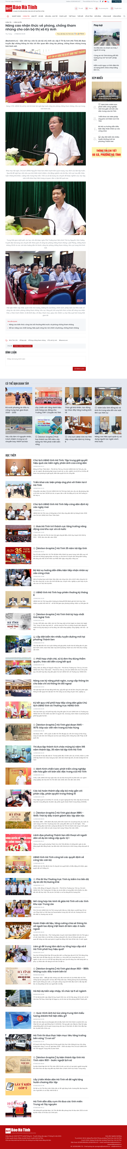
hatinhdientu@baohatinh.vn (112, 1142)
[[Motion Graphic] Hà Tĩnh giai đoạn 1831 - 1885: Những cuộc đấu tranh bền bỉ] (18, 976)
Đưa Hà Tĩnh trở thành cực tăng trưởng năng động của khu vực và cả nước (59, 528)
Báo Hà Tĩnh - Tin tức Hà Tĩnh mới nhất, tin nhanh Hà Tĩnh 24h (25, 8)
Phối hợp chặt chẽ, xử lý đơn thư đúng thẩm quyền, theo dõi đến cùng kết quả (59, 660)
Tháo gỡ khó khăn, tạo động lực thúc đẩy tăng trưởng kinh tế (78, 410)
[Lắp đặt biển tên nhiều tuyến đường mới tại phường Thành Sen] (18, 644)
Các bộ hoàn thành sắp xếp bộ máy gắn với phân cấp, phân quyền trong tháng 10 (57, 792)
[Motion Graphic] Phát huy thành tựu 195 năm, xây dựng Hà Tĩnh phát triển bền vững (47, 441)
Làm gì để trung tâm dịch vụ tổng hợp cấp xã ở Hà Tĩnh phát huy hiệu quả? (59, 948)
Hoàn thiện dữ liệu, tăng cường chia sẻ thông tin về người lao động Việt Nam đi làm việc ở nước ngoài (60, 926)
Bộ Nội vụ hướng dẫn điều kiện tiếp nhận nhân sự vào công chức (109, 128)
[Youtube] (105, 1)
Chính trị (26, 16)
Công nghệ (107, 16)
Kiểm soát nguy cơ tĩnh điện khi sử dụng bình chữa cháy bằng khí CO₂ (106, 67)
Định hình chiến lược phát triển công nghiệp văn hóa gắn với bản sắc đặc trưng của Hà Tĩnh (108, 107)
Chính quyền (18, 22)
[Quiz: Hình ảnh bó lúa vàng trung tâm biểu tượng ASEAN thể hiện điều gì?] (18, 1020)
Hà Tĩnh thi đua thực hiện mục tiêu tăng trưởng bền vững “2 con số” (59, 1037)
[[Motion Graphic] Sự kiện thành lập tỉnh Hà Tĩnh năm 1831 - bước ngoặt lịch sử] (18, 1064)
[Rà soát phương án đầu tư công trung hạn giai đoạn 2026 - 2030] (18, 396)
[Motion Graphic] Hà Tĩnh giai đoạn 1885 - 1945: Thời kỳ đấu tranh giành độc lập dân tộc (58, 814)
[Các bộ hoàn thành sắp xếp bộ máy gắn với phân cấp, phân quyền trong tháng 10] (18, 798)
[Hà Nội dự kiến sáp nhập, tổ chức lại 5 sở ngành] (18, 998)
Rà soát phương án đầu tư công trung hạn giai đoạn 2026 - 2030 (17, 410)
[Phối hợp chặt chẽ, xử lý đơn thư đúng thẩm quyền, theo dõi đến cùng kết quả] (18, 666)
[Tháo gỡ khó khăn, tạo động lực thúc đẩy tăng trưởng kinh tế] (78, 396)
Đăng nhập (118, 1)
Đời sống (98, 16)
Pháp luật (63, 16)
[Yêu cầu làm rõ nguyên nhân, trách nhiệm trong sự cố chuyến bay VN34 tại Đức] (18, 425)
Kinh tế (34, 16)
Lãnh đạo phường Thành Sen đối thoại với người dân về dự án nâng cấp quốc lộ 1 (60, 837)
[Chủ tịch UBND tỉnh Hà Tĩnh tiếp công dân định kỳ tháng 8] (78, 425)
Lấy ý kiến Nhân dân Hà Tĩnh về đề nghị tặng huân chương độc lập (58, 1081)
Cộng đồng (117, 16)
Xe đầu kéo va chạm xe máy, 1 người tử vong (106, 49)
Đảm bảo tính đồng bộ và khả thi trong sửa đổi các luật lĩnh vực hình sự (108, 410)
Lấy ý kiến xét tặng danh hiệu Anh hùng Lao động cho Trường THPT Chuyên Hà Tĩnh (48, 410)
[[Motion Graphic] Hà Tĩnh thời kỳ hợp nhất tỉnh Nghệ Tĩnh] (18, 621)
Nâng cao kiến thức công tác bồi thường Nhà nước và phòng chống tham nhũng (41, 325)
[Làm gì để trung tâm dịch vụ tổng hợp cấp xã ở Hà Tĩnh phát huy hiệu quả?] (18, 953)
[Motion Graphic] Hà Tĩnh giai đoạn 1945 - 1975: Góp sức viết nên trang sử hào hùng (58, 726)
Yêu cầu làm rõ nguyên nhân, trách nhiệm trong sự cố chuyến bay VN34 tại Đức (18, 439)
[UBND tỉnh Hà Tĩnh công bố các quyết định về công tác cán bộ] (18, 864)
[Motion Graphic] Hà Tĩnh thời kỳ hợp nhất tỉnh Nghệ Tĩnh (58, 616)
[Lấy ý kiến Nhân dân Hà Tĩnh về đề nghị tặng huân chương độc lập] (18, 1086)
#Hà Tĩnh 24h (13, 340)
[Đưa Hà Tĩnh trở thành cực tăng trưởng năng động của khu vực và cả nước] (18, 533)
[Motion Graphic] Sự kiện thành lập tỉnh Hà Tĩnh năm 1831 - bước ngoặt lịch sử (59, 1059)
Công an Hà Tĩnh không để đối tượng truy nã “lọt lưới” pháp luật (106, 57)
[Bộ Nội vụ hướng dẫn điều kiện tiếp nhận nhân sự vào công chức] (18, 577)
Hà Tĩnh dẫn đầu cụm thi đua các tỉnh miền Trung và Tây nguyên (57, 1103)
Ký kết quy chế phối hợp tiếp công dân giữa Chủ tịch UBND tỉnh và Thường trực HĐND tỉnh (60, 704)
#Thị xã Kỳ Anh (52, 340)
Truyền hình (118, 8)
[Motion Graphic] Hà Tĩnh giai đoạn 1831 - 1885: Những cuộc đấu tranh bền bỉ (61, 970)
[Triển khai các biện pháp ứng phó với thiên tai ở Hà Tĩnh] (18, 489)
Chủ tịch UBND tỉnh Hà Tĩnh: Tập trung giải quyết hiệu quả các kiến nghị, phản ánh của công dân (60, 462)
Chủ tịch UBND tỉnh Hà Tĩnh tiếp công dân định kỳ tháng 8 (78, 439)
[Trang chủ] (8, 16)
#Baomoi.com (63, 340)
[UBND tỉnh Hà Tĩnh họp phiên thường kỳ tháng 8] (107, 91)
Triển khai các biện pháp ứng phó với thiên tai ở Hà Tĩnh (108, 119)
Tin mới (81, 8)
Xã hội (40, 16)
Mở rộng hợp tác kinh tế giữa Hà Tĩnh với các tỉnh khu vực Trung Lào (60, 903)
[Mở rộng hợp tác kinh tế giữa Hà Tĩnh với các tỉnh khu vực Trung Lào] (18, 908)
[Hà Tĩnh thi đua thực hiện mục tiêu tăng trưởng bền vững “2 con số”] (18, 1042)
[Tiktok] (102, 1)
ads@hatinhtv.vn (116, 1146)
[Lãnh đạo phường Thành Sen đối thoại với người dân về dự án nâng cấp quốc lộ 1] (18, 842)
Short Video (16, 16)
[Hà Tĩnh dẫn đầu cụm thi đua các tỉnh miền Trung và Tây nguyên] (18, 1108)
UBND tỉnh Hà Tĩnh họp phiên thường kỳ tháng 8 (108, 97)
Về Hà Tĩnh (89, 16)
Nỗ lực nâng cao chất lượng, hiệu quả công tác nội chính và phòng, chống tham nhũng (44, 328)
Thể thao (72, 16)
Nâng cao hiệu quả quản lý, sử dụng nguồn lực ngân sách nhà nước (108, 439)
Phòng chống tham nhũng (23, 346)
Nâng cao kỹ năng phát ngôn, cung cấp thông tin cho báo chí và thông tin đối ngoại (61, 682)
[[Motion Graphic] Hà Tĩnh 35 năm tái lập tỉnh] (18, 555)
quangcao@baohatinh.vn (102, 1146)
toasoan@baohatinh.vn (114, 1144)
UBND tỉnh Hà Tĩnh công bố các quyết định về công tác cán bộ (58, 859)
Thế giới (80, 16)
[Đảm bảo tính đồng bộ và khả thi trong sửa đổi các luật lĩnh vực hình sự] (108, 396)
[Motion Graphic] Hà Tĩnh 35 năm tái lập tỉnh (61, 548)
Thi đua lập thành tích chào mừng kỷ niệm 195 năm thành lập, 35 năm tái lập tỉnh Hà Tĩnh (59, 748)
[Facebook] (100, 1)
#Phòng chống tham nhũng (37, 340)
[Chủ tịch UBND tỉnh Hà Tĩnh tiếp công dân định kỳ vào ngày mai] (18, 511)
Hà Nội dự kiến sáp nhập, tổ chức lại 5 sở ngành (59, 991)
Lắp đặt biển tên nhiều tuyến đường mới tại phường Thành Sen (108, 139)
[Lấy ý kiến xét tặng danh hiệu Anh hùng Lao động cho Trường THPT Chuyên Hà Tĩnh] (48, 396)
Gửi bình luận (79, 369)
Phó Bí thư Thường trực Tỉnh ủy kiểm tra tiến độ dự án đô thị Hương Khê (61, 881)
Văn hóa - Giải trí (51, 16)
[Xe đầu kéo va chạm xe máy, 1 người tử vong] (107, 37)
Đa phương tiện (103, 8)
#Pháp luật (23, 340)
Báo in (91, 8)
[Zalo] (108, 1)
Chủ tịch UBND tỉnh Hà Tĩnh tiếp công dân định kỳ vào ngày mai (60, 506)
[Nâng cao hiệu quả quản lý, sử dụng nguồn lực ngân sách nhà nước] (108, 425)
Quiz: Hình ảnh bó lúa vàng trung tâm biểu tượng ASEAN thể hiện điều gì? (58, 1014)
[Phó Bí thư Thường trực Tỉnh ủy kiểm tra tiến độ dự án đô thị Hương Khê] (18, 886)
